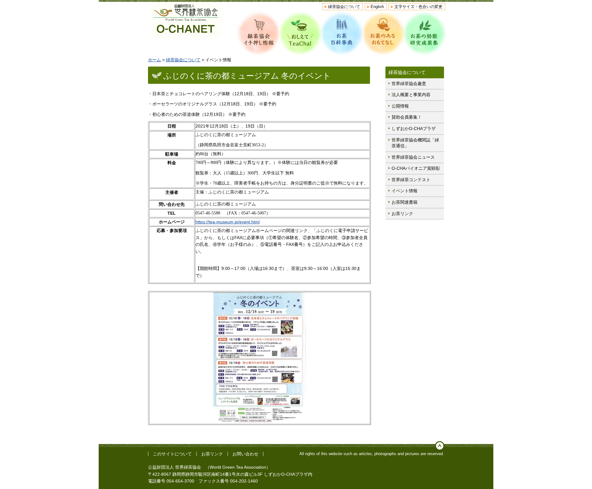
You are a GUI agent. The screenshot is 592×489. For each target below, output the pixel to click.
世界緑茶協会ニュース (413, 157)
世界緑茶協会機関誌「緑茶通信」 (415, 143)
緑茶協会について (344, 6)
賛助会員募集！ (407, 117)
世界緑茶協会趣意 (409, 83)
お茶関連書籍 (404, 202)
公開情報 (400, 106)
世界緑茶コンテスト (411, 179)
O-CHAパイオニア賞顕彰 (416, 168)
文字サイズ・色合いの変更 (418, 6)
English (377, 6)
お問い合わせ (245, 454)
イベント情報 (404, 190)
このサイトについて (172, 454)
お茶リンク (402, 213)
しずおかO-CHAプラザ (414, 128)
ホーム (154, 59)
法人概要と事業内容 (411, 94)
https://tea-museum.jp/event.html (227, 221)
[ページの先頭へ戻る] (439, 445)
